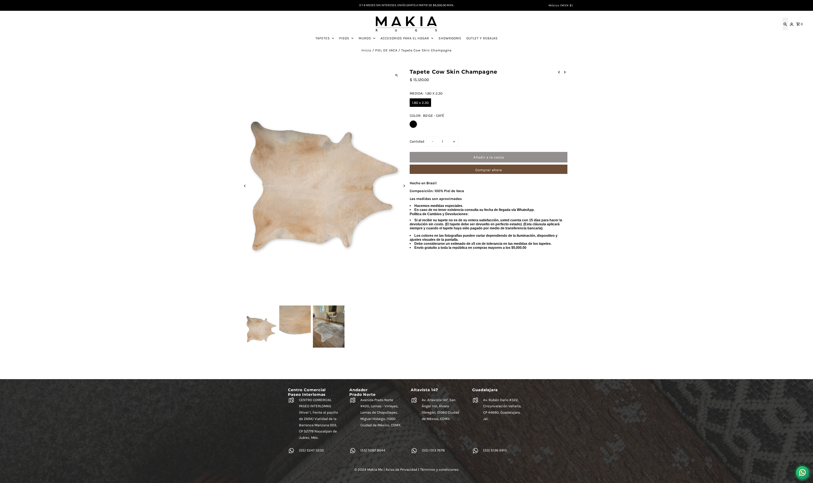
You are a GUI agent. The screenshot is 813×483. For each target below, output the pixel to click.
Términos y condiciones (439, 469)
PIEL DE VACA (386, 50)
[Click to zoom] (396, 75)
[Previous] (245, 186)
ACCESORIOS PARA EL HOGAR (404, 38)
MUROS (365, 38)
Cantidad (417, 141)
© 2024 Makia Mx (368, 469)
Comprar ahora (488, 170)
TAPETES (322, 38)
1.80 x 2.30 (420, 102)
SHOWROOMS (449, 38)
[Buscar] (785, 24)
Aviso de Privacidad (401, 469)
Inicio (366, 50)
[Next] (404, 186)
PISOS (344, 38)
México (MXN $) (561, 5)
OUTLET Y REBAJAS (482, 38)
